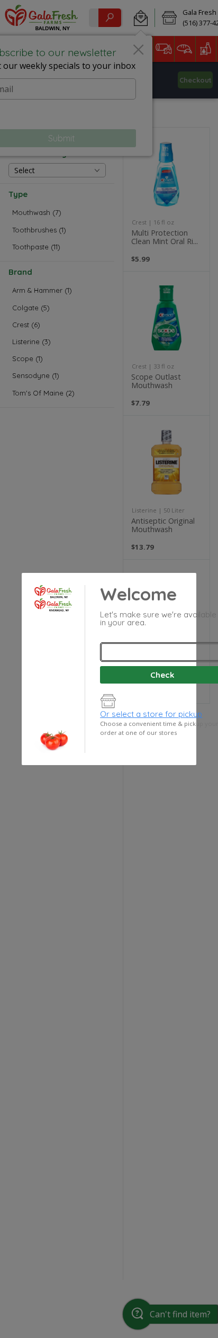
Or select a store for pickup (151, 714)
